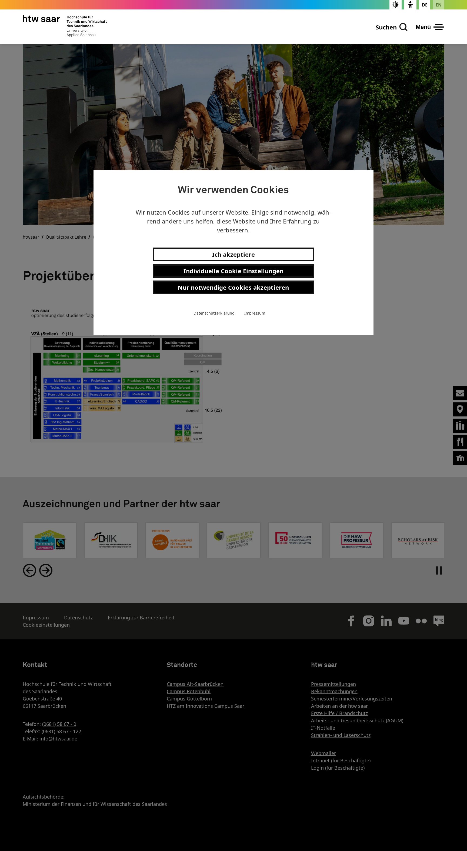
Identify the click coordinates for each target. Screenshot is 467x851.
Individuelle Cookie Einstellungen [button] (233, 271)
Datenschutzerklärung (214, 313)
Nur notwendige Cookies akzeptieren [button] (233, 287)
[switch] (395, 4)
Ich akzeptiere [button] (233, 254)
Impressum (254, 313)
